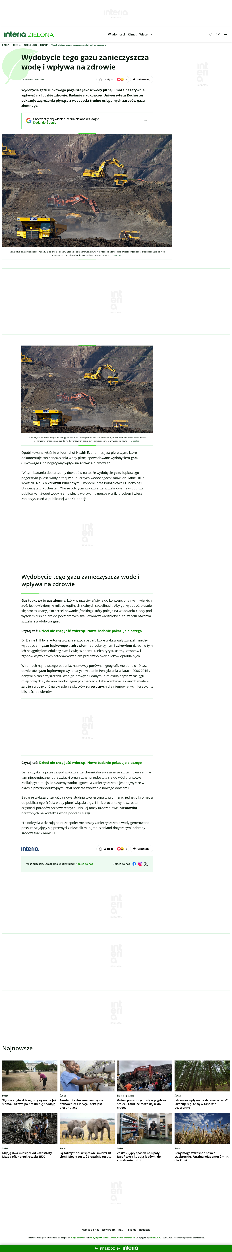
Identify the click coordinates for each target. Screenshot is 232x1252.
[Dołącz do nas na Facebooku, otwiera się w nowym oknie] (134, 864)
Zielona (16, 45)
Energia (44, 45)
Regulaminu (77, 1237)
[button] (116, 34)
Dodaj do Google (64, 122)
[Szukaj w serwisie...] (211, 34)
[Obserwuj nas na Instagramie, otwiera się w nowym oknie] (140, 864)
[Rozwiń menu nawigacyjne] (225, 34)
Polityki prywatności (99, 1237)
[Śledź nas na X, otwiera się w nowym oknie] (146, 864)
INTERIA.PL (155, 1237)
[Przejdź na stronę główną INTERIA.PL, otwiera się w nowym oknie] (15, 34)
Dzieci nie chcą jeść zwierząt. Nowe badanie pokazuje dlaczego (90, 631)
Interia (5, 45)
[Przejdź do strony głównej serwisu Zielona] (41, 34)
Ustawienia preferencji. (123, 1237)
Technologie (30, 45)
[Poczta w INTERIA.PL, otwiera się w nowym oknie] (218, 34)
